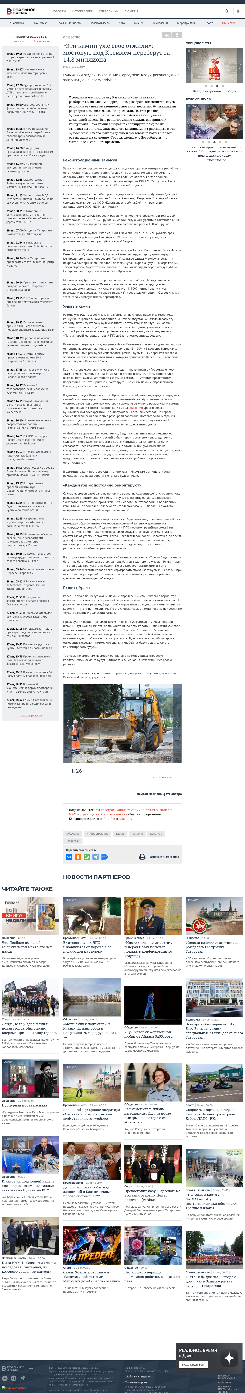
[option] (214, 65)
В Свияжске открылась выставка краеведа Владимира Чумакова (30, 616)
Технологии (160, 23)
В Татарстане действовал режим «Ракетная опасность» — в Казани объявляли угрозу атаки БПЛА (30, 216)
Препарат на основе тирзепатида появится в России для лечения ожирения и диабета (30, 341)
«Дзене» (125, 819)
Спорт (209, 23)
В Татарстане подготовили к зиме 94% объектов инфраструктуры (29, 246)
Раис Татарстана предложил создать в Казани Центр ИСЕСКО (30, 261)
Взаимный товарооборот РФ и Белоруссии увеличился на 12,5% (27, 388)
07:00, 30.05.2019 (74, 67)
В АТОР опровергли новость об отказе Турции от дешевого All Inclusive (28, 439)
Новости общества (31, 37)
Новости (59, 11)
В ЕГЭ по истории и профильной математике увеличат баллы (30, 301)
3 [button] (217, 86)
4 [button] (223, 86)
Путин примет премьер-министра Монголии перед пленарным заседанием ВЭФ (30, 325)
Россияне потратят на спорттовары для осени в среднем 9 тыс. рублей (31, 57)
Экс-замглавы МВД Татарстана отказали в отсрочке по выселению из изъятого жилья (30, 198)
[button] (168, 758)
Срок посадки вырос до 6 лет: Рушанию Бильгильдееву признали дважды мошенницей (30, 471)
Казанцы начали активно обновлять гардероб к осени (27, 73)
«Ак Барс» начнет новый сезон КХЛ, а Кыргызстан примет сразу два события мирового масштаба (29, 1192)
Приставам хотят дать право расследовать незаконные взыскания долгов (29, 632)
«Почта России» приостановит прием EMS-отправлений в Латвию (25, 357)
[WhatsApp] (87, 857)
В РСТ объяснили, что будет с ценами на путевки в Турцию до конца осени (29, 506)
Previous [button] (188, 65)
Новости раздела (31, 715)
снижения (136, 408)
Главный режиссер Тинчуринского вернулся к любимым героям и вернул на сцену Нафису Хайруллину (151, 1041)
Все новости (42, 41)
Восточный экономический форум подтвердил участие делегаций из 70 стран (30, 687)
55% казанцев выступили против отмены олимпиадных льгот (24, 167)
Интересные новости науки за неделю (152, 1280)
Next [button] (240, 65)
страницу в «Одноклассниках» (103, 814)
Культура (156, 833)
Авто (122, 23)
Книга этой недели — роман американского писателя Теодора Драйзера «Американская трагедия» (27, 953)
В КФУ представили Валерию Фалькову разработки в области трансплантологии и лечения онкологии (28, 134)
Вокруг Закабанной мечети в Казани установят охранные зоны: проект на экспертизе (28, 406)
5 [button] (226, 142)
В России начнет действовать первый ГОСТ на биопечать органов (26, 585)
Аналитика (17, 23)
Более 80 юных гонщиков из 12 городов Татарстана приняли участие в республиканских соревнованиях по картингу (212, 1122)
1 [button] (206, 86)
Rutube (109, 819)
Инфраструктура (98, 833)
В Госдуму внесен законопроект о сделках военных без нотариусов (28, 600)
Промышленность (69, 23)
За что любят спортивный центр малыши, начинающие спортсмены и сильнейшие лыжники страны (214, 1288)
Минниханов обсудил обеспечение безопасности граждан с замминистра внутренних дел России (29, 539)
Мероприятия (186, 23)
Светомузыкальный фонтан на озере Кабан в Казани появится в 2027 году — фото (28, 108)
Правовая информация (226, 1377)
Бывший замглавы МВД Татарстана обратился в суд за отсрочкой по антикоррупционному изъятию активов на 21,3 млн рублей (152, 957)
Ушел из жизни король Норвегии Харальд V (30, 571)
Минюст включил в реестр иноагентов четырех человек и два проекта (28, 373)
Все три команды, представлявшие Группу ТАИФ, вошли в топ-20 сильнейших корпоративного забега (30, 1035)
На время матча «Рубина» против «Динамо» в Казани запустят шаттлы (26, 522)
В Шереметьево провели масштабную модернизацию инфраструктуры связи (28, 488)
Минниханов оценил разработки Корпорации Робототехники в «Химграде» (29, 424)
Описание (224, 1382)
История (137, 833)
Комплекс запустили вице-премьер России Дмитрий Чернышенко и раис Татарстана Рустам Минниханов (152, 1202)
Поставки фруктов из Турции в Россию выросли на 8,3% (29, 646)
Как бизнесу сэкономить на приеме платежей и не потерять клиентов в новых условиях (214, 1037)
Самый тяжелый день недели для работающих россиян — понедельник (30, 703)
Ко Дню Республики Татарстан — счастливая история (147, 1121)
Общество (228, 23)
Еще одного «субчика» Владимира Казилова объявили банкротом (91, 1119)
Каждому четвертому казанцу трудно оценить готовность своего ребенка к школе (30, 557)
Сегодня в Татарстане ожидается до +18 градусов (29, 232)
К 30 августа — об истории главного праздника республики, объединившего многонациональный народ (213, 953)
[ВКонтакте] (167, 35)
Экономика (40, 23)
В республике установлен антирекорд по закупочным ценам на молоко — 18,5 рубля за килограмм (90, 953)
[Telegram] (95, 857)
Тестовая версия (136, 1382)
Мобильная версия (138, 1376)
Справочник (109, 11)
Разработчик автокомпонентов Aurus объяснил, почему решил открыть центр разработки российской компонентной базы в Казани (29, 1275)
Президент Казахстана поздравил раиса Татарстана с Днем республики (30, 286)
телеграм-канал (113, 810)
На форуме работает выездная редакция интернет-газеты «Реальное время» (213, 1206)
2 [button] (211, 86)
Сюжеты (131, 11)
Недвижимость (99, 23)
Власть (120, 833)
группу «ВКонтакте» (143, 810)
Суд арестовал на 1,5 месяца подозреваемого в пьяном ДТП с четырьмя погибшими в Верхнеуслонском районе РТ (29, 90)
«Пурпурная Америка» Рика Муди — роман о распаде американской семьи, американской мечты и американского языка (30, 1114)
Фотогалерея (82, 11)
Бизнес (138, 23)
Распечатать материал (164, 857)
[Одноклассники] (177, 35)
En (238, 11)
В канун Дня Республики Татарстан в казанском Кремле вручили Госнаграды (30, 151)
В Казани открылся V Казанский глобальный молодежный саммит (29, 455)
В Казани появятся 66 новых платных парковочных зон (29, 674)
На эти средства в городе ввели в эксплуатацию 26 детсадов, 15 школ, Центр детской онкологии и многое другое (91, 1037)
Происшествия (73, 1182)
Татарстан (73, 841)
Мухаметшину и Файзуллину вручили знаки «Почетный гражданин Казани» (28, 183)
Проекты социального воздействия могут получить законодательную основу (29, 660)
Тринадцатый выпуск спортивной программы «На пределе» (91, 1281)
